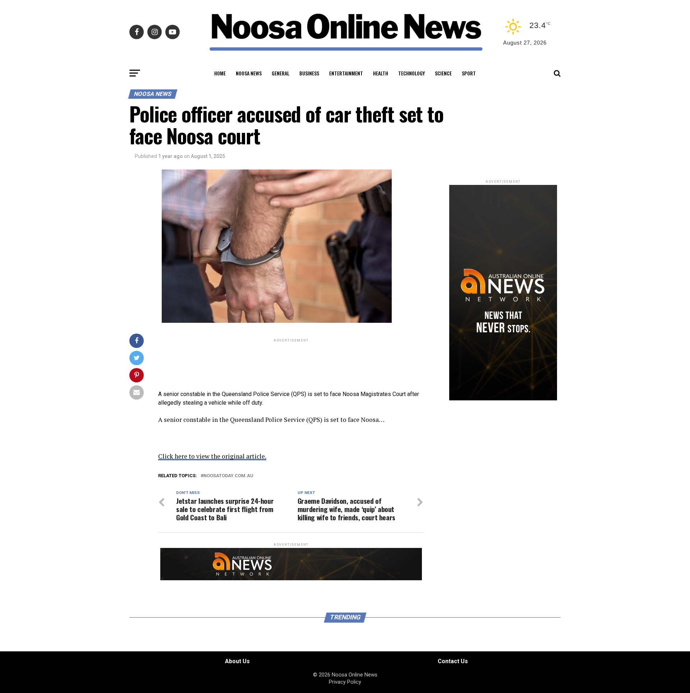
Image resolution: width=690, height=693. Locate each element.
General (280, 73)
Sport (469, 73)
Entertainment (346, 73)
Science (443, 73)
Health (380, 73)
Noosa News (249, 73)
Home (220, 73)
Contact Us (453, 661)
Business (309, 73)
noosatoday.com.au (228, 476)
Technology (411, 73)
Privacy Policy (345, 682)
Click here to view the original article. (212, 456)
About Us (237, 661)
